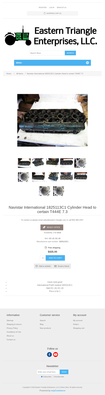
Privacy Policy (12, 328)
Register (43, 7)
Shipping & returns (14, 324)
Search (70, 53)
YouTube (55, 354)
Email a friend (63, 266)
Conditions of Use (14, 332)
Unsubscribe (59, 377)
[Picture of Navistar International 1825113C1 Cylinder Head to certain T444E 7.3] (24, 163)
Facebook (49, 354)
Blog (41, 324)
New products (45, 328)
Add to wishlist (45, 266)
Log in (51, 7)
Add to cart (55, 258)
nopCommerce (58, 391)
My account (77, 320)
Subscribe (47, 377)
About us (10, 336)
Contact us (11, 340)
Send (64, 372)
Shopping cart (78, 328)
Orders (76, 324)
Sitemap (10, 320)
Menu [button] (19, 63)
